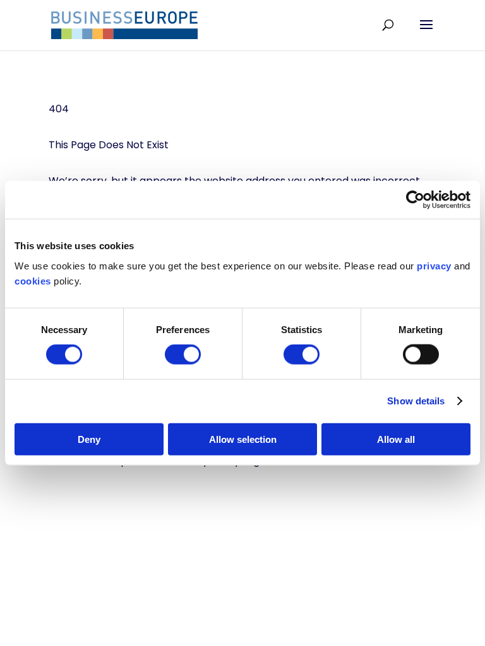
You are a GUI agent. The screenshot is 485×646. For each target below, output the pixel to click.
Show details (416, 401)
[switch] (183, 354)
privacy (434, 265)
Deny (89, 438)
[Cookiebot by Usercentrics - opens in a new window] (415, 200)
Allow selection (243, 438)
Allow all (396, 438)
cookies (33, 280)
